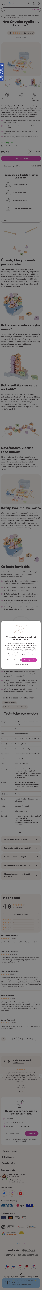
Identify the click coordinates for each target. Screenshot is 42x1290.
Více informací (28, 655)
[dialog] (21, 645)
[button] (21, 665)
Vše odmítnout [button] (12, 660)
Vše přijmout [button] (29, 660)
